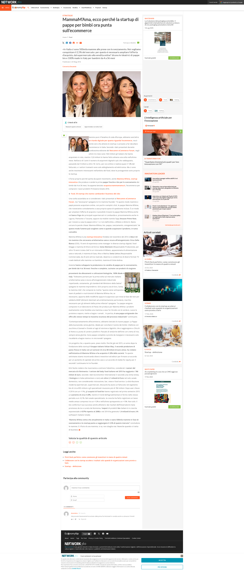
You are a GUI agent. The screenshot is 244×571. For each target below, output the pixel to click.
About (67, 538)
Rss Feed (84, 538)
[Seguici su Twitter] (99, 534)
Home (65, 37)
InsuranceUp (67, 7)
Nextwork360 (69, 547)
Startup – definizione (73, 466)
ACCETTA (162, 560)
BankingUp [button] (56, 7)
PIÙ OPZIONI (162, 567)
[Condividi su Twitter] (63, 42)
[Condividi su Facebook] (70, 42)
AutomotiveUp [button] (44, 7)
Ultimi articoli (35, 7)
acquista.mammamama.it (114, 185)
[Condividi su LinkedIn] (66, 42)
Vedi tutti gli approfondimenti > (173, 225)
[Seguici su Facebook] (103, 534)
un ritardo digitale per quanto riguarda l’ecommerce (110, 140)
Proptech (98, 7)
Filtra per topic (151, 131)
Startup (104, 7)
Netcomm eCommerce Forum (122, 150)
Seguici (85, 534)
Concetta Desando (69, 66)
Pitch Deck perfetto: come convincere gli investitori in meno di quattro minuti (96, 457)
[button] (5, 8)
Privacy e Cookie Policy (96, 538)
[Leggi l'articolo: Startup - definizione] (162, 344)
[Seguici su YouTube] (107, 534)
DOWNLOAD (174, 58)
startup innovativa (94, 237)
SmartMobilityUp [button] (86, 7)
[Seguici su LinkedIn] (95, 534)
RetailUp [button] (75, 7)
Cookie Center (136, 538)
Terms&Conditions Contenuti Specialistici (117, 538)
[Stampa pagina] (73, 42)
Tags (77, 538)
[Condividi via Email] (80, 42)
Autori (72, 538)
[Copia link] (77, 42)
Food (70, 37)
